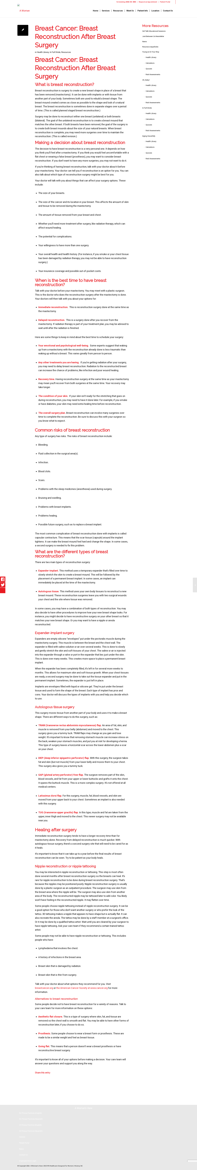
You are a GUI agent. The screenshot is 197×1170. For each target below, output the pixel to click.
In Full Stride (55, 52)
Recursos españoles (150, 47)
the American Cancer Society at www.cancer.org (82, 988)
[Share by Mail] (124, 1081)
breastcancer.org (44, 988)
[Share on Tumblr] (92, 1081)
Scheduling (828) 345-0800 (126, 2)
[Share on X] (51, 1081)
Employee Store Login (27, 1161)
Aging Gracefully (148, 136)
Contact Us (23, 1155)
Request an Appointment (148, 2)
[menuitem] (126, 2)
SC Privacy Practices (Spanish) (30, 1131)
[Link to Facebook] (173, 2)
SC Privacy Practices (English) (30, 1125)
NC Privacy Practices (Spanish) (31, 1119)
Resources (66, 52)
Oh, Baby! (146, 80)
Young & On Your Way (150, 52)
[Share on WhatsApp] (61, 1081)
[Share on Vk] (103, 1081)
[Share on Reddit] (113, 1081)
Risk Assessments (153, 74)
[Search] (177, 10)
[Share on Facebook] (40, 1081)
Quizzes (149, 69)
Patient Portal (165, 2)
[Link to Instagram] (178, 2)
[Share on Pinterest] (71, 1081)
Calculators (150, 63)
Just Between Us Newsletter (153, 36)
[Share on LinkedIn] (82, 1081)
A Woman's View (83, 1108)
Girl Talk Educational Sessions (154, 31)
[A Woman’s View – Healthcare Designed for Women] (23, 10)
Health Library (43, 52)
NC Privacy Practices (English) (30, 1113)
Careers (22, 1137)
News (144, 42)
